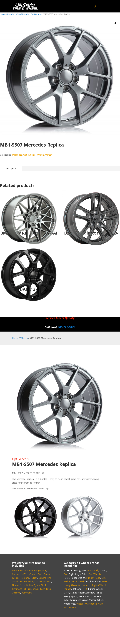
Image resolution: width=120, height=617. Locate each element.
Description (11, 168)
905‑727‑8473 (66, 327)
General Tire (45, 577)
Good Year (17, 581)
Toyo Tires (45, 588)
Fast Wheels (94, 574)
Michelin (47, 581)
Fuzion (34, 577)
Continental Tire (20, 574)
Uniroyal (16, 592)
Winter (48, 154)
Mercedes (17, 154)
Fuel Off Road (93, 577)
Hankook (28, 581)
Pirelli (43, 585)
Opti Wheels (36, 14)
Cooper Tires (35, 574)
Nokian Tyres (33, 585)
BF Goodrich (26, 570)
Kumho (38, 581)
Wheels (40, 154)
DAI (65, 574)
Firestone (24, 577)
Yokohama (27, 592)
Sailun (36, 588)
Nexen (15, 585)
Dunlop (47, 574)
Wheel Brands (22, 14)
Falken (15, 577)
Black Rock (92, 570)
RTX (85, 588)
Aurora (15, 570)
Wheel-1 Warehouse (86, 603)
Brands (10, 14)
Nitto (22, 585)
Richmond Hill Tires (21, 588)
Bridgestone (40, 570)
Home (3, 14)
